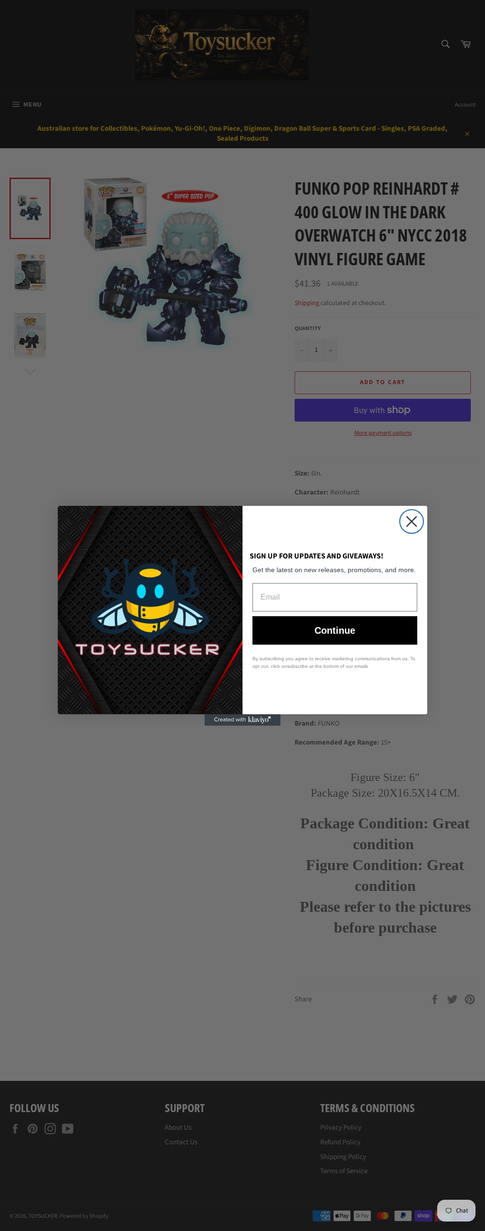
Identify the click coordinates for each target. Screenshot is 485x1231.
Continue (334, 630)
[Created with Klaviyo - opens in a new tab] (242, 720)
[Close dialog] (411, 521)
